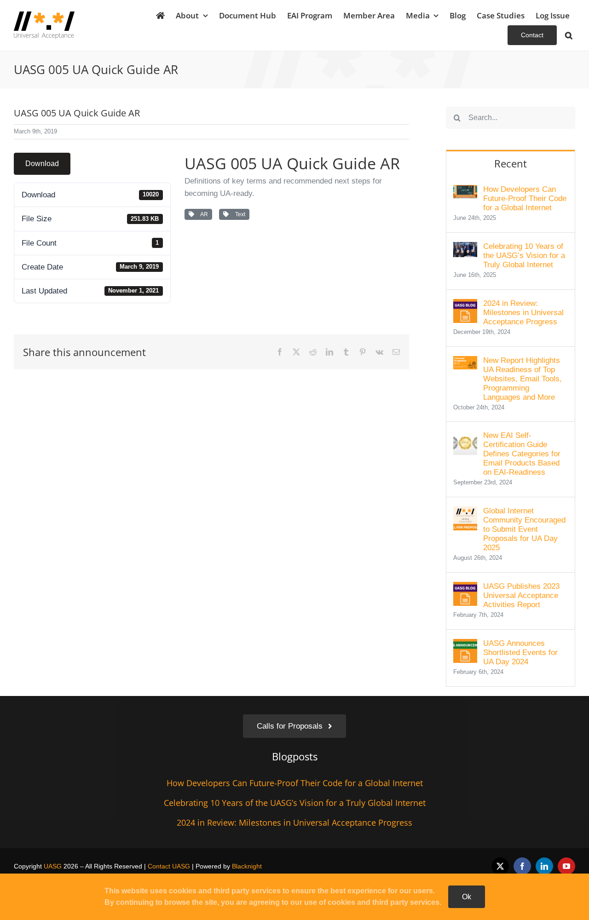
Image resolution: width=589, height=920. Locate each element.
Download (42, 163)
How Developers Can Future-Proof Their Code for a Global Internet (524, 198)
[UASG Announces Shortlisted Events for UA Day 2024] (465, 645)
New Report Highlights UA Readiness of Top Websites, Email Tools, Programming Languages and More (522, 379)
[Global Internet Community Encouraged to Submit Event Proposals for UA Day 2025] (465, 512)
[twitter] (500, 866)
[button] (568, 35)
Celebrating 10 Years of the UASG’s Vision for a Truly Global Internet (524, 255)
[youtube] (566, 866)
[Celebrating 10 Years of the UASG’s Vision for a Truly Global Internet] (465, 248)
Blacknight (247, 866)
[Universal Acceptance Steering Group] (44, 15)
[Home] (160, 15)
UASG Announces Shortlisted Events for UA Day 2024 (520, 652)
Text (238, 214)
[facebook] (522, 866)
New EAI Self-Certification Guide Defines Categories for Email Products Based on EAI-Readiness (521, 454)
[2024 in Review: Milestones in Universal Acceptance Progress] (465, 305)
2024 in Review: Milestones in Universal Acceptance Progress (523, 312)
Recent (510, 163)
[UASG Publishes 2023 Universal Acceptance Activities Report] (465, 588)
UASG (53, 866)
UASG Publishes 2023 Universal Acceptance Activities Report (521, 595)
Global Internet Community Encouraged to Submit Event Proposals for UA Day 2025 (524, 529)
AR (203, 214)
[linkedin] (544, 866)
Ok (466, 897)
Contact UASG (169, 866)
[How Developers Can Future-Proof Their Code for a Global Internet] (465, 191)
